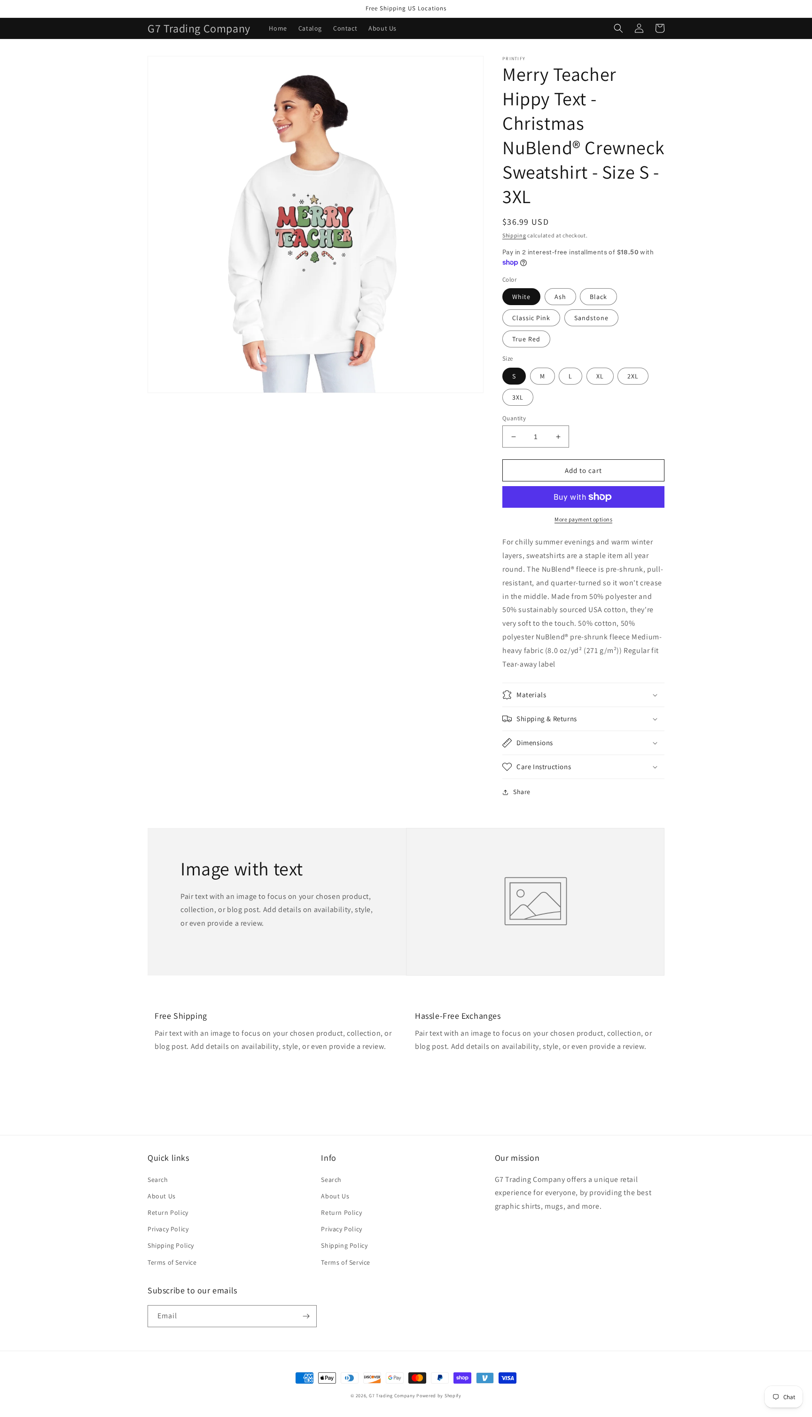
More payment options (583, 519)
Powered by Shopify (438, 1396)
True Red (526, 339)
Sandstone (591, 318)
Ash (560, 296)
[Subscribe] (306, 1316)
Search (158, 1179)
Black (598, 296)
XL (600, 376)
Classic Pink (531, 318)
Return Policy (168, 1212)
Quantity (514, 418)
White (521, 296)
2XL (633, 376)
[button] (618, 28)
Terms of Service (172, 1262)
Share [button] (522, 791)
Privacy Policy (168, 1229)
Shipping (514, 235)
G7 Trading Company (392, 1396)
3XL (517, 397)
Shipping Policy (171, 1245)
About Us (162, 1196)
